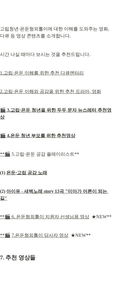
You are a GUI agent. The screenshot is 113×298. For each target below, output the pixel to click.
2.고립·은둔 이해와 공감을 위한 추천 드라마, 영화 (50, 91)
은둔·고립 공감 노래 (26, 172)
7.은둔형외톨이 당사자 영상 (40, 235)
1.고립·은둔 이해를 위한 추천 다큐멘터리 (42, 72)
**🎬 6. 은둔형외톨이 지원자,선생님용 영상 (44, 216)
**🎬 (5, 154)
